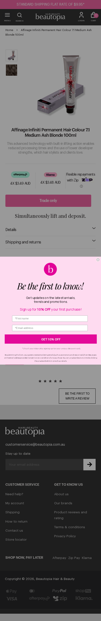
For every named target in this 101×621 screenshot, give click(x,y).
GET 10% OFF (51, 339)
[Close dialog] (98, 259)
